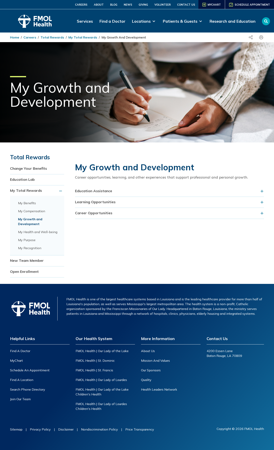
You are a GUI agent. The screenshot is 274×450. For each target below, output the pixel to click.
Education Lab (22, 179)
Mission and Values (155, 361)
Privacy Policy (40, 429)
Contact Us (186, 4)
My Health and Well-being (37, 232)
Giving (143, 4)
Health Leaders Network (159, 389)
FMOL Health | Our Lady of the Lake (102, 351)
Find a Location (21, 380)
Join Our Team (20, 399)
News (128, 4)
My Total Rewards (82, 37)
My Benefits (27, 203)
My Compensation (31, 211)
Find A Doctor (20, 351)
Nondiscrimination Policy (99, 429)
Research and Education (232, 21)
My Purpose (27, 240)
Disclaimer (66, 429)
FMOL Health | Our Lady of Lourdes (101, 380)
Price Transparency (139, 429)
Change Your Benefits (28, 168)
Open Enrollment (24, 271)
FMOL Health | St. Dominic (95, 361)
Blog (113, 4)
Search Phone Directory (27, 389)
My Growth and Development (123, 37)
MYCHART (214, 4)
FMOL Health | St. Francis (94, 370)
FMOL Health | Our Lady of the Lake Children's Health (102, 391)
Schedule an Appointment (30, 370)
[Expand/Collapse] (61, 190)
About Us (148, 351)
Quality (146, 380)
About (99, 4)
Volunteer (162, 4)
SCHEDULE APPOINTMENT (252, 4)
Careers (81, 4)
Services (85, 21)
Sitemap (16, 429)
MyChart (16, 361)
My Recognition (29, 248)
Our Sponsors (151, 370)
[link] (144, 21)
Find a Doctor (112, 21)
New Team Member (27, 260)
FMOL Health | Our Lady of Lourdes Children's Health (101, 406)
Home (14, 37)
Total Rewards (52, 37)
